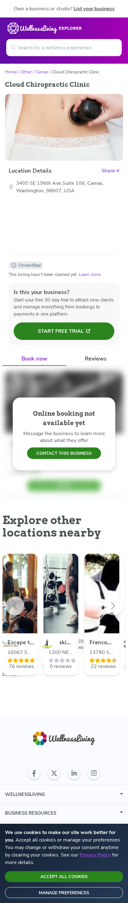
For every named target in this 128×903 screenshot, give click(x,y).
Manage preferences (64, 893)
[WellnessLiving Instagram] (94, 773)
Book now (34, 358)
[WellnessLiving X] (54, 773)
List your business (94, 8)
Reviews (96, 358)
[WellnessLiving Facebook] (34, 773)
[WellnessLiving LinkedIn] (74, 773)
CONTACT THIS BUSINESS (64, 453)
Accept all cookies (64, 877)
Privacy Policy (95, 854)
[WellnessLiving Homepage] (64, 738)
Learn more (90, 274)
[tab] (34, 359)
